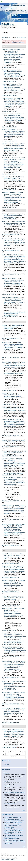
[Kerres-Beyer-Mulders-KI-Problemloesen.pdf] (17, 316)
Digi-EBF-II (7, 781)
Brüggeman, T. (7, 734)
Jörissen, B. (20, 192)
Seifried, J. (18, 534)
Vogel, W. (9, 526)
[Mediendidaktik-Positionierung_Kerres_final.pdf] (20, 446)
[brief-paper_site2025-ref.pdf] (17, 390)
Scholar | (4, 67)
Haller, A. (17, 143)
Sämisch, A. (17, 608)
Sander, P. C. (16, 362)
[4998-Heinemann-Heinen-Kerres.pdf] (17, 475)
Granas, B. (19, 224)
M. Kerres (17, 60)
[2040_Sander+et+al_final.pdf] (20, 501)
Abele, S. (12, 534)
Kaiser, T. (6, 262)
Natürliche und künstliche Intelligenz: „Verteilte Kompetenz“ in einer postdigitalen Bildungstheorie (13, 837)
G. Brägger (21, 410)
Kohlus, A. (18, 524)
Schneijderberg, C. (8, 328)
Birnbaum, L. (13, 192)
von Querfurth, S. (13, 278)
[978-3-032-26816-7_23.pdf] (4, 236)
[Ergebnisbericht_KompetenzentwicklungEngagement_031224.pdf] (17, 630)
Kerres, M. (4, 70)
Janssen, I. (10, 608)
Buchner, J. (9, 647)
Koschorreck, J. (16, 157)
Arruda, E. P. (5, 580)
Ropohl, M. (13, 466)
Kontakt (22, 855)
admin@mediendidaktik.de (8, 859)
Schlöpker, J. (22, 261)
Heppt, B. (17, 285)
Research (6, 764)
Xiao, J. (6, 240)
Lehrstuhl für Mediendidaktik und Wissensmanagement (13, 8)
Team (7, 25)
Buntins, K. (12, 477)
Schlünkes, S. (11, 524)
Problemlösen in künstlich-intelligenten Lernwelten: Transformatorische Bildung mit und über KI (14, 842)
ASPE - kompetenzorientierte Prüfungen (14, 792)
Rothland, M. (7, 349)
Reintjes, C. (12, 262)
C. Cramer (16, 347)
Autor (3, 37)
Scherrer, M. (5, 708)
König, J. (21, 347)
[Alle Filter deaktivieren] (18, 42)
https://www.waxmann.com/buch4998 (13, 473)
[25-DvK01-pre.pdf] (17, 294)
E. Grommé (15, 261)
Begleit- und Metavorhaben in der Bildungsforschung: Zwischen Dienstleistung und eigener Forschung (14, 819)
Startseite (3, 25)
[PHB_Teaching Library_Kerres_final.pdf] (17, 189)
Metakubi (6, 773)
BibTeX (18, 37)
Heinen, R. (13, 458)
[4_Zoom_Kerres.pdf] (17, 456)
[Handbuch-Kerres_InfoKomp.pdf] (17, 417)
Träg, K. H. (11, 505)
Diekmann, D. (11, 661)
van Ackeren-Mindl (18, 465)
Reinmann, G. (13, 327)
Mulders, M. (17, 297)
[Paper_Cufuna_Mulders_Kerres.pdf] (20, 435)
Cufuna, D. (5, 419)
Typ (6, 37)
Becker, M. (12, 285)
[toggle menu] (26, 1)
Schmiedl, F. (17, 194)
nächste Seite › (18, 754)
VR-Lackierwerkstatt (9, 803)
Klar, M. (10, 157)
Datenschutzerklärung (9, 855)
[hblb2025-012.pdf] (20, 357)
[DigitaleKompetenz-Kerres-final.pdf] (17, 747)
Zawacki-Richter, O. (7, 239)
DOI (3, 234)
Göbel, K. (6, 466)
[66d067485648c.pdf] (20, 704)
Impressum (4, 854)
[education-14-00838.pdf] (20, 591)
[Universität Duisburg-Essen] (19, 17)
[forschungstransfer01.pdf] (20, 274)
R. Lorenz (18, 733)
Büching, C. (12, 224)
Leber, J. (12, 98)
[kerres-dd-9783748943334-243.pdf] (20, 338)
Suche (6, 33)
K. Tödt (7, 224)
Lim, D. (22, 240)
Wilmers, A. (7, 159)
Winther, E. (5, 524)
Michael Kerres (12, 25)
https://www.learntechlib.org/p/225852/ (13, 373)
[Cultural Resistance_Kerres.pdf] (20, 234)
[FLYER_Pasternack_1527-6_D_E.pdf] (4, 340)
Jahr (9, 37)
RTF (22, 37)
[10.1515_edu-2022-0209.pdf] (20, 656)
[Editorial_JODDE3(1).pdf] (20, 250)
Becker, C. (6, 304)
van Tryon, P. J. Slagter (18, 239)
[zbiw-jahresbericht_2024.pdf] (17, 404)
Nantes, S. (19, 262)
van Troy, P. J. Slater (18, 553)
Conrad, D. (11, 240)
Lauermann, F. (15, 736)
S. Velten (7, 534)
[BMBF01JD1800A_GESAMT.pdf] (17, 644)
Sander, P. (19, 49)
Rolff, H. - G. (7, 412)
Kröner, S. (6, 194)
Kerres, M (4, 177)
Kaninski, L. (18, 505)
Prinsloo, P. (7, 242)
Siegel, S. (11, 708)
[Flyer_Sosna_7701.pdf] (25, 316)
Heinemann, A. (6, 49)
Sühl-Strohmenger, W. (16, 180)
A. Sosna (21, 302)
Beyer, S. (12, 49)
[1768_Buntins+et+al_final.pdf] (20, 677)
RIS (25, 37)
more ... (24, 810)
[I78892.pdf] (20, 545)
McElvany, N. (15, 734)
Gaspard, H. (7, 736)
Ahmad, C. (10, 362)
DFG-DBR (7, 786)
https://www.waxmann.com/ (11, 746)
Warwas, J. (6, 535)
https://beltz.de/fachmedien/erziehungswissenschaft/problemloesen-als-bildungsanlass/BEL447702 (15, 313)
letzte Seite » (13, 756)
